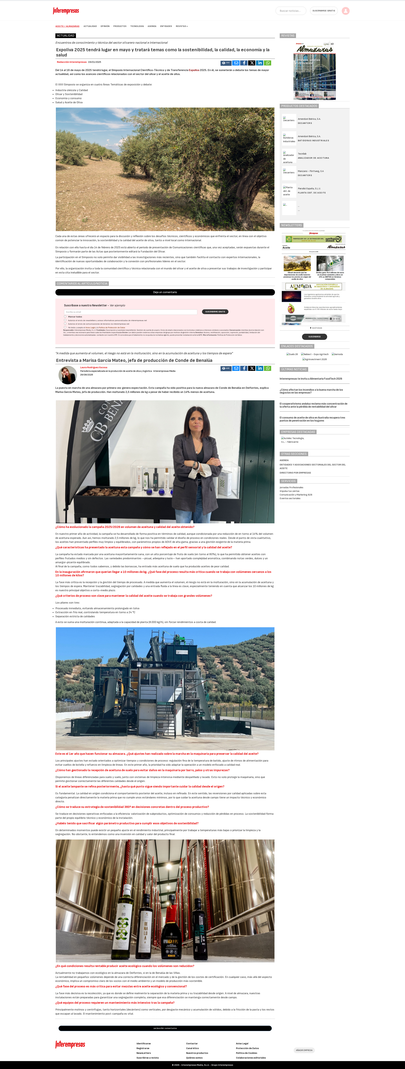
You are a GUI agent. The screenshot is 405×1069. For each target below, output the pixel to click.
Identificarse (144, 1043)
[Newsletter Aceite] (315, 277)
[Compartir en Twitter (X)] (251, 62)
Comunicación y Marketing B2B (296, 494)
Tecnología (137, 26)
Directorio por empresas (295, 472)
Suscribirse (314, 336)
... (299, 210)
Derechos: (199, 333)
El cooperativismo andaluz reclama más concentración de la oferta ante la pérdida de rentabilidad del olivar (313, 405)
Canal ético (192, 1048)
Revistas (181, 26)
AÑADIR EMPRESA (304, 1050)
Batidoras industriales (313, 140)
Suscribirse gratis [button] (324, 10)
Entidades (166, 26)
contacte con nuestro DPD (107, 335)
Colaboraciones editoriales (251, 1057)
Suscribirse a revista (148, 1057)
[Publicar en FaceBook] (243, 62)
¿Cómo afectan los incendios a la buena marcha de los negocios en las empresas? (311, 391)
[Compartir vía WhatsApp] (267, 62)
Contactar (192, 1043)
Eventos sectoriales (290, 498)
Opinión (105, 26)
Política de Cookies (246, 1053)
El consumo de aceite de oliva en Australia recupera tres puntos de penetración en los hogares (312, 419)
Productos (120, 26)
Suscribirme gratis (215, 311)
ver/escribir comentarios (165, 1028)
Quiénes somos (194, 1057)
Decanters (305, 123)
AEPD (200, 335)
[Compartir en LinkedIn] (259, 62)
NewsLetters (144, 1053)
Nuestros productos (197, 1053)
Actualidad (90, 26)
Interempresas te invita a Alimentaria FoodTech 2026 (311, 378)
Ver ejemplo (117, 305)
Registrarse (143, 1048)
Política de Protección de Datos (112, 327)
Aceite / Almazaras (67, 26)
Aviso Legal (90, 327)
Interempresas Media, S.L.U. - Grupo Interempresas (207, 1065)
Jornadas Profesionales (291, 487)
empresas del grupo (162, 333)
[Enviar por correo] (236, 62)
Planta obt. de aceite (312, 192)
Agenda (152, 26)
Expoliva (194, 70)
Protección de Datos (247, 1048)
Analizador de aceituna (313, 158)
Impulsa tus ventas (289, 491)
